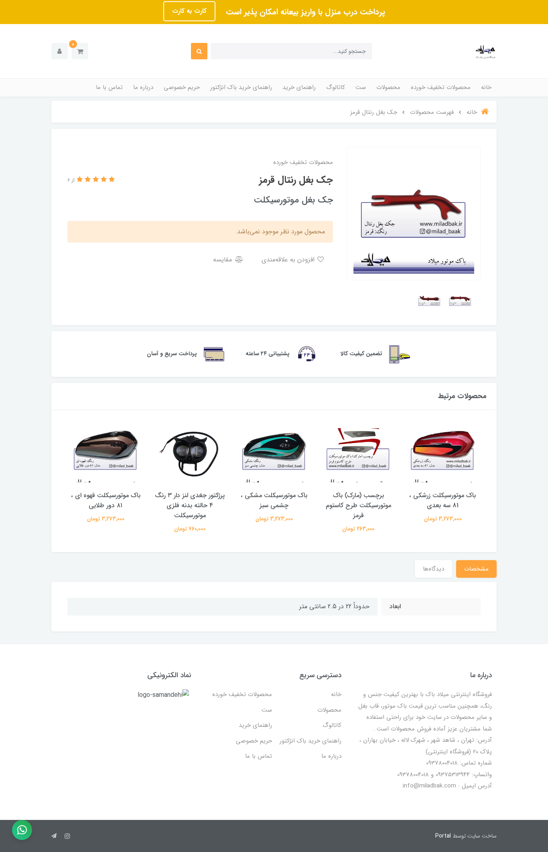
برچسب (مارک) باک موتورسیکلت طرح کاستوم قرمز (358, 505)
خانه (486, 87)
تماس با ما (109, 87)
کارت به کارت (189, 11)
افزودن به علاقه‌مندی (289, 260)
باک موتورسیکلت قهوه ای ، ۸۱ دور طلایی (105, 500)
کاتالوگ (335, 87)
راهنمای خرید (299, 87)
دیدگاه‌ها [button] (433, 569)
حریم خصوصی (182, 87)
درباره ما (143, 87)
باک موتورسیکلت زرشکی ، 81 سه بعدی (442, 500)
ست (360, 87)
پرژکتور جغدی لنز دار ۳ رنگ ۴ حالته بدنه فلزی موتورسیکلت (190, 505)
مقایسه (223, 260)
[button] (80, 51)
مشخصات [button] (476, 569)
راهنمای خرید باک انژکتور (241, 87)
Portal (443, 836)
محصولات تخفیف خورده (441, 87)
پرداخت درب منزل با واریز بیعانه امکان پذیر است (304, 12)
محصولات (388, 87)
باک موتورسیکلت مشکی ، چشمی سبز (274, 500)
